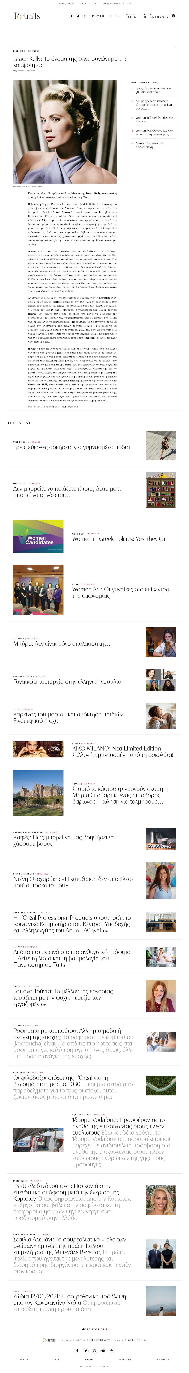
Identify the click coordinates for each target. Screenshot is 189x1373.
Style (115, 15)
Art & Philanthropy (155, 16)
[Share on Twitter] (78, 18)
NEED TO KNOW (66, 4)
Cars (94, 4)
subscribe (89, 1359)
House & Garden (111, 4)
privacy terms (125, 1359)
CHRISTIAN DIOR (41, 407)
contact (57, 1359)
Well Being (131, 16)
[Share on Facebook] (71, 18)
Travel (130, 4)
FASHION (42, 23)
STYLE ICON (73, 407)
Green (83, 4)
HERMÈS (64, 407)
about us (24, 1359)
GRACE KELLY (54, 407)
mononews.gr (163, 1359)
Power (98, 15)
